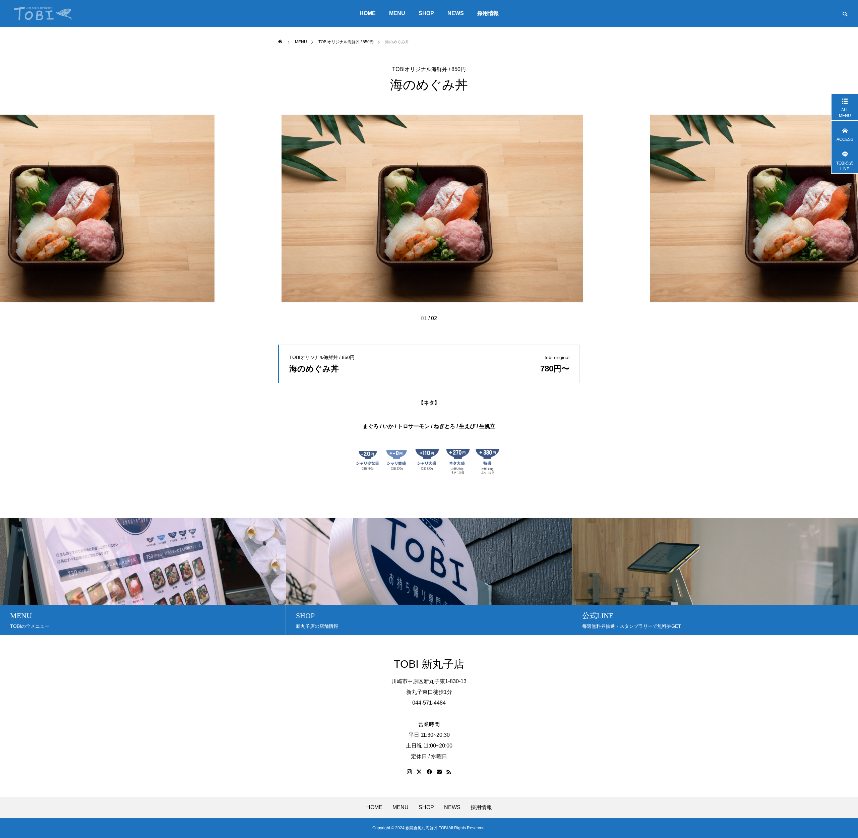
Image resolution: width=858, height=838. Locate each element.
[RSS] (448, 772)
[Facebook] (429, 772)
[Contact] (439, 772)
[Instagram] (409, 772)
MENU (397, 13)
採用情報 (488, 13)
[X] (419, 772)
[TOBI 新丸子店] (43, 13)
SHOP (426, 13)
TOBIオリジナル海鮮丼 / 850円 (429, 69)
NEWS (455, 13)
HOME (368, 13)
